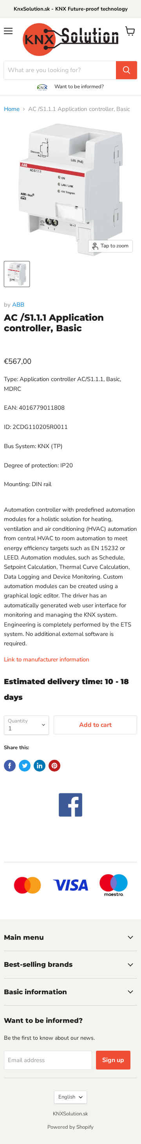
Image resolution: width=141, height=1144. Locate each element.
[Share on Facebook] (10, 766)
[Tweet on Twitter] (25, 766)
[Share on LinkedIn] (39, 766)
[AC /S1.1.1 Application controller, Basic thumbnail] (16, 274)
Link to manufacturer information (46, 659)
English (66, 1096)
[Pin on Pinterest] (54, 766)
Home (12, 109)
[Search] (126, 70)
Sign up (113, 1060)
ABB (18, 305)
